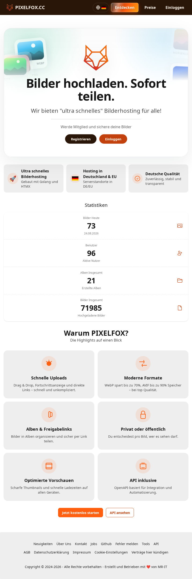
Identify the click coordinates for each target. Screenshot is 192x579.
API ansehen (120, 512)
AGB (27, 552)
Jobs (94, 544)
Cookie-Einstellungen (111, 552)
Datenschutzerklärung (51, 552)
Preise (150, 7)
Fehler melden (126, 544)
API (156, 544)
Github (106, 544)
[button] (101, 7)
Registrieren (81, 139)
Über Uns (63, 544)
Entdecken (125, 7)
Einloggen (175, 7)
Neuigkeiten (43, 544)
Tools (146, 544)
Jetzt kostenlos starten (80, 512)
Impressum (82, 552)
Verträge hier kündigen (150, 552)
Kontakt (81, 544)
